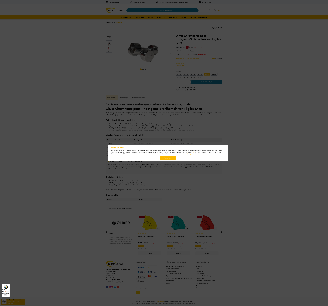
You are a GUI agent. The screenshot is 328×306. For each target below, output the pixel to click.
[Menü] (9, 285)
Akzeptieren (168, 158)
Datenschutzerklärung (184, 154)
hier (193, 152)
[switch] (5, 295)
